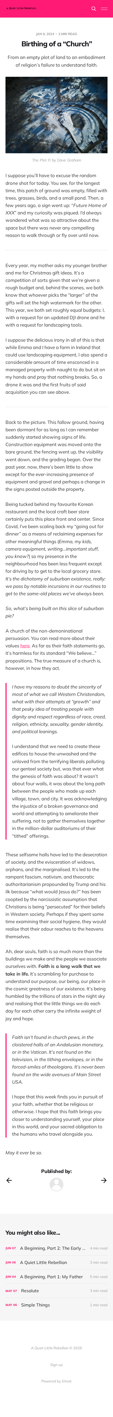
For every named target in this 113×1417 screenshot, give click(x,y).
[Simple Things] (56, 1305)
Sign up (56, 1364)
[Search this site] (94, 9)
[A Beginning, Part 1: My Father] (56, 1277)
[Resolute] (56, 1291)
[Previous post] (9, 1180)
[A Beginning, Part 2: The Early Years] (56, 1248)
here (25, 645)
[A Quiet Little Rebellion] (56, 1262)
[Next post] (104, 1180)
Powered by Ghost (56, 1381)
